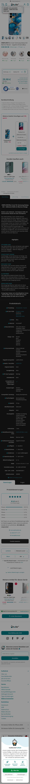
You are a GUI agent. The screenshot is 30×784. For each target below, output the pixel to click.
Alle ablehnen (8, 774)
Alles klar (16, 770)
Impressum (10, 780)
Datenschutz (19, 780)
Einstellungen (21, 774)
